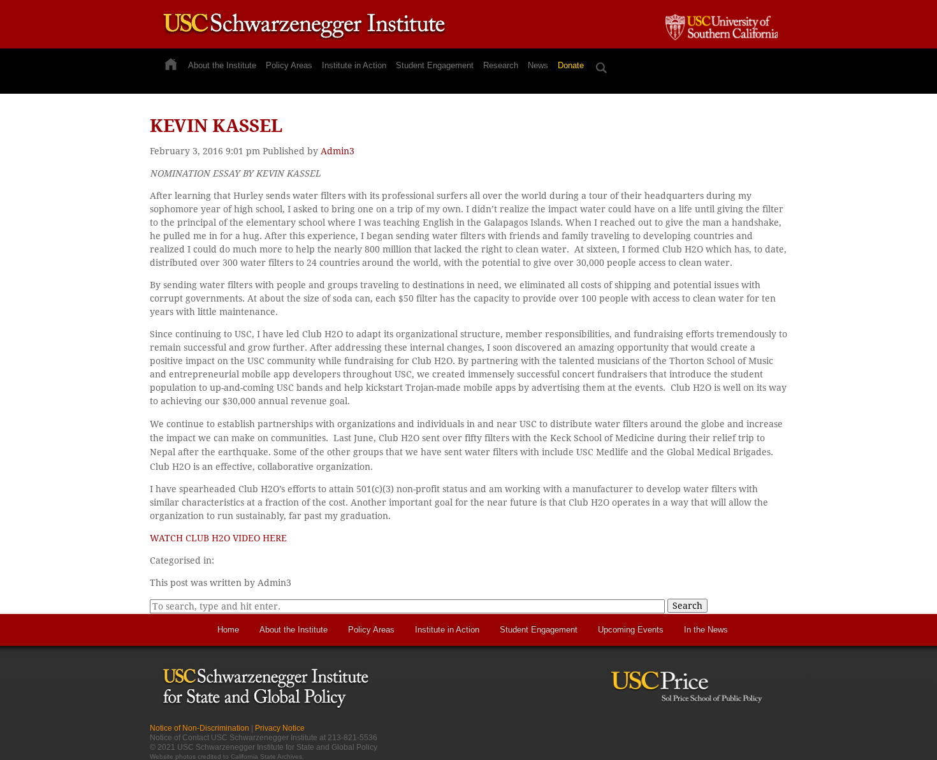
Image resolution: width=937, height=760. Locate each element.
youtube (778, 733)
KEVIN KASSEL (216, 125)
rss (733, 733)
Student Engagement (435, 65)
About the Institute (222, 65)
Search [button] (687, 606)
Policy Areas (289, 65)
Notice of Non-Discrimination (199, 728)
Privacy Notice (280, 728)
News (538, 65)
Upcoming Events (631, 629)
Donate (571, 65)
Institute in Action (354, 65)
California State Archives (266, 756)
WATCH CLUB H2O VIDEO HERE (218, 538)
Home (228, 629)
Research (500, 65)
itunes (755, 733)
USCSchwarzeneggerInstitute (304, 27)
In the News (706, 629)
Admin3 (337, 151)
